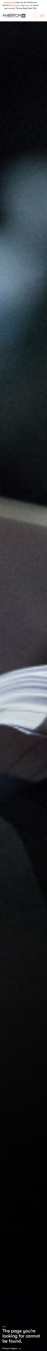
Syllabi (27, 5)
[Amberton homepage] (13, 17)
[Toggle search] (35, 16)
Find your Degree (9, 1348)
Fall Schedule (15, 5)
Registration (9, 2)
